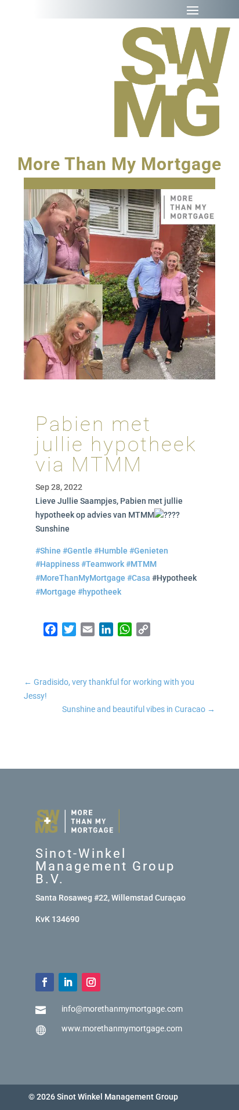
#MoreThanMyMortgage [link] (80, 577)
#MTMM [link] (141, 564)
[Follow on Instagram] (91, 982)
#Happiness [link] (57, 564)
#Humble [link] (111, 550)
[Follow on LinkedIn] (68, 982)
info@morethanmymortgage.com (122, 1008)
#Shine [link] (48, 550)
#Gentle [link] (77, 550)
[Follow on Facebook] (44, 982)
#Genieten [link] (148, 550)
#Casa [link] (138, 577)
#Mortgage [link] (55, 591)
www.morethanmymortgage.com (121, 1028)
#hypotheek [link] (99, 591)
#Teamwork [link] (102, 564)
